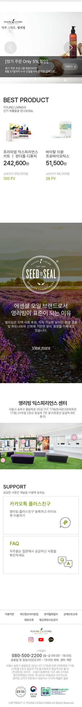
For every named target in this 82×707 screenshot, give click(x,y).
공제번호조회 (70, 614)
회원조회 (29, 620)
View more (41, 348)
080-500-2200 (27, 655)
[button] (10, 47)
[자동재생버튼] (64, 80)
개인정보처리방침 (29, 614)
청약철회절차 (51, 614)
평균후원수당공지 (48, 620)
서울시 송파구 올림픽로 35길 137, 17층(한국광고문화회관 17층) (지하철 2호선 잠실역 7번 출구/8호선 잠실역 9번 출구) (42, 413)
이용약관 (9, 614)
